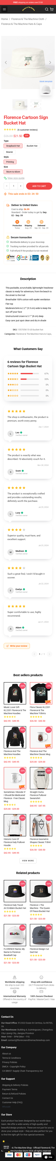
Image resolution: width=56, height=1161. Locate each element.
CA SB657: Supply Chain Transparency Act (22, 1071)
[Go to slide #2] (36, 104)
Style (6, 157)
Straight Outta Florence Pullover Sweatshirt (38, 795)
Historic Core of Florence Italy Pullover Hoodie (14, 842)
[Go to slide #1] (19, 104)
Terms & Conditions (11, 1058)
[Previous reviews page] (34, 654)
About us (6, 1053)
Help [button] (50, 1157)
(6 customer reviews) (27, 130)
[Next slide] (50, 62)
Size (6, 167)
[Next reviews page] (49, 654)
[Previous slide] (6, 62)
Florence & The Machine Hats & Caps (21, 24)
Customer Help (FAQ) (12, 1102)
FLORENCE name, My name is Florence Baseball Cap (14, 952)
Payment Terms (9, 1089)
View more (28, 861)
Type (6, 141)
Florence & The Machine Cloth (27, 19)
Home (4, 19)
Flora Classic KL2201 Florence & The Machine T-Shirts (40, 710)
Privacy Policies (9, 1062)
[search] (47, 9)
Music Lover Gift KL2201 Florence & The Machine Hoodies (15, 710)
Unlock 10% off (6, 1147)
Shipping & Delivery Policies (15, 1085)
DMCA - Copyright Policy (14, 1066)
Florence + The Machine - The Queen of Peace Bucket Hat (40, 908)
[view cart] (52, 9)
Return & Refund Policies (14, 1093)
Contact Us (7, 1098)
